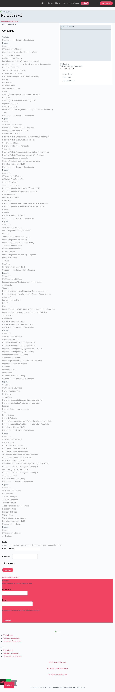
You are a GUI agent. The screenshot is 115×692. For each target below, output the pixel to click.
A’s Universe (8, 635)
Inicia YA (85, 3)
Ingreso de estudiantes (71, 3)
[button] (57, 647)
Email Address (8, 549)
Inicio (43, 3)
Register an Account (10, 586)
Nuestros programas (11, 638)
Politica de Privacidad (57, 662)
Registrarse (106, 3)
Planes (57, 3)
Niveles (50, 3)
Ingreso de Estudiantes (12, 641)
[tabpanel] (29, 24)
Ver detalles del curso (10, 21)
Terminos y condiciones (57, 674)
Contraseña (7, 556)
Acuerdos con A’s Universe (57, 668)
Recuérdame (9, 563)
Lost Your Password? (10, 577)
